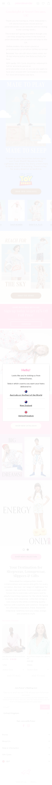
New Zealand (26, 405)
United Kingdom (26, 416)
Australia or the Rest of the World (26, 395)
